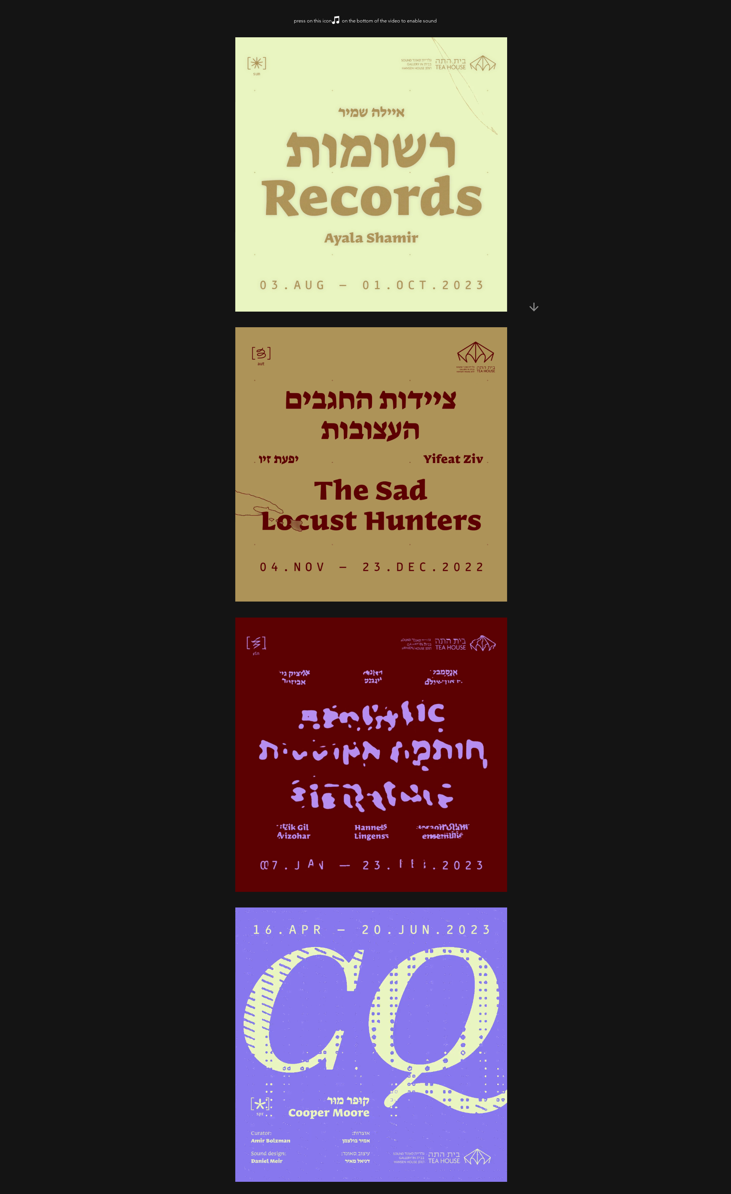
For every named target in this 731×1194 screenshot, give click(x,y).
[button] (497, 303)
